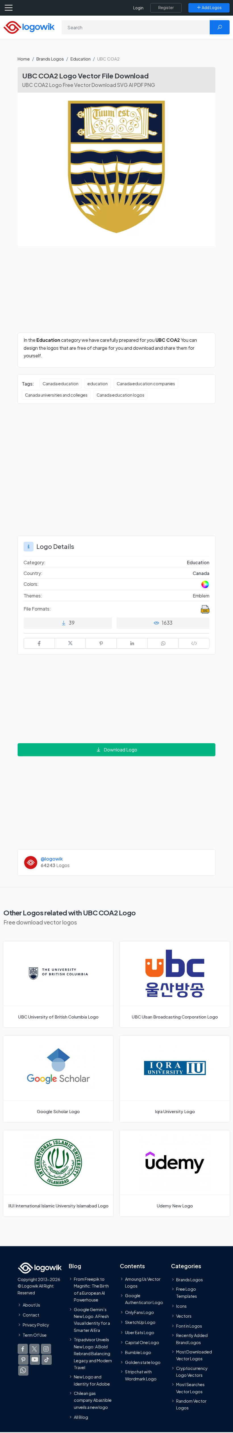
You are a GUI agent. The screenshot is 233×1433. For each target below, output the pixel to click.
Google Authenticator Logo (144, 1299)
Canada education (60, 383)
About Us (31, 1304)
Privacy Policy (36, 1325)
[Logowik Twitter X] (34, 1349)
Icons (181, 1306)
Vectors (184, 1316)
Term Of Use (35, 1335)
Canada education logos (120, 394)
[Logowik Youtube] (35, 1360)
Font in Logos (189, 1325)
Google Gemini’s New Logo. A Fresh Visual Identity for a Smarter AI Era (92, 1320)
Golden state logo (143, 1362)
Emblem (201, 596)
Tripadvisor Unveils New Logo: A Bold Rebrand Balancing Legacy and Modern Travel (93, 1353)
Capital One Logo (142, 1342)
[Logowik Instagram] (46, 1349)
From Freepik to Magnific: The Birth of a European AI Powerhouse (91, 1289)
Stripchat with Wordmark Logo (141, 1375)
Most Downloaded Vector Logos (194, 1355)
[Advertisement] (116, 292)
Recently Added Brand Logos (192, 1339)
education (98, 383)
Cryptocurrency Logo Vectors (192, 1372)
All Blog (81, 1417)
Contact (31, 1314)
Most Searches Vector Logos (190, 1388)
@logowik (52, 859)
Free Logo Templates (186, 1292)
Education (80, 58)
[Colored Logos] (205, 584)
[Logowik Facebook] (23, 1349)
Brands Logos (50, 58)
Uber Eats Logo (139, 1332)
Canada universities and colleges (56, 394)
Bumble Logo (138, 1352)
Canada (201, 573)
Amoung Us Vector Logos (143, 1282)
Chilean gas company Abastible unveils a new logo (93, 1400)
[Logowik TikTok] (46, 1360)
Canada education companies (146, 383)
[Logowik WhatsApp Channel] (23, 1370)
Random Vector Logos (191, 1404)
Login (138, 7)
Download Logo (120, 750)
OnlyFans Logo (139, 1312)
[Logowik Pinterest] (23, 1360)
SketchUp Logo (140, 1322)
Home (24, 58)
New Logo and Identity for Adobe (92, 1380)
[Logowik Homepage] (29, 27)
